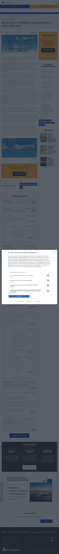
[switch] (47, 275)
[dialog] (29, 277)
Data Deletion (21, 301)
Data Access (29, 301)
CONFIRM (19, 296)
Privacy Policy (38, 301)
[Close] (54, 252)
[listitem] (29, 272)
